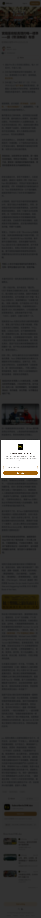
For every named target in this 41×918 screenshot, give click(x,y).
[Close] (37, 443)
